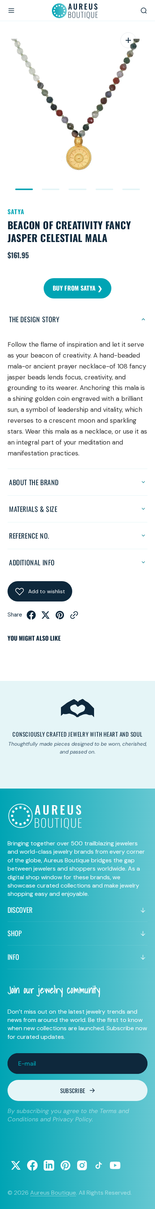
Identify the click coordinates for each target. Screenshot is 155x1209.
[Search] (143, 10)
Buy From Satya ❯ (77, 287)
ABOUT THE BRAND (34, 482)
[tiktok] (98, 1165)
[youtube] (115, 1165)
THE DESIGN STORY (34, 319)
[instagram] (82, 1165)
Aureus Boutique (53, 1193)
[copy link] (74, 617)
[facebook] (31, 617)
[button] (11, 10)
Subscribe (72, 1090)
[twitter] (45, 617)
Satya (16, 211)
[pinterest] (59, 617)
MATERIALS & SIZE (33, 509)
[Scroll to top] (142, 1196)
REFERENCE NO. (29, 536)
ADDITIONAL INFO (32, 562)
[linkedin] (49, 1165)
